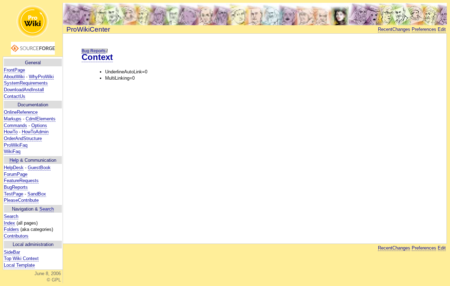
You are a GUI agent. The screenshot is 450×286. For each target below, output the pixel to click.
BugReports (16, 187)
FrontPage (14, 70)
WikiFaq (12, 151)
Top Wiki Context (21, 258)
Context (97, 57)
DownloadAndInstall (24, 89)
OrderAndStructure (23, 138)
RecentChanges (394, 29)
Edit (442, 29)
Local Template (19, 265)
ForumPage (15, 174)
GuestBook (39, 167)
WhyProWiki (41, 76)
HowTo (11, 131)
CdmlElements (41, 118)
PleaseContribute (21, 200)
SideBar (12, 252)
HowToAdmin (35, 131)
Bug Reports (93, 50)
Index (9, 223)
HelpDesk (14, 167)
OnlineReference (21, 112)
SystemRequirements (26, 83)
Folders (11, 229)
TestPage (13, 194)
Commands (15, 125)
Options (39, 125)
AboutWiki (14, 76)
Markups (12, 118)
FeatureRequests (21, 180)
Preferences (424, 29)
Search (46, 209)
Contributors (16, 236)
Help (14, 160)
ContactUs (14, 96)
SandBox (36, 194)
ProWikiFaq (15, 145)
